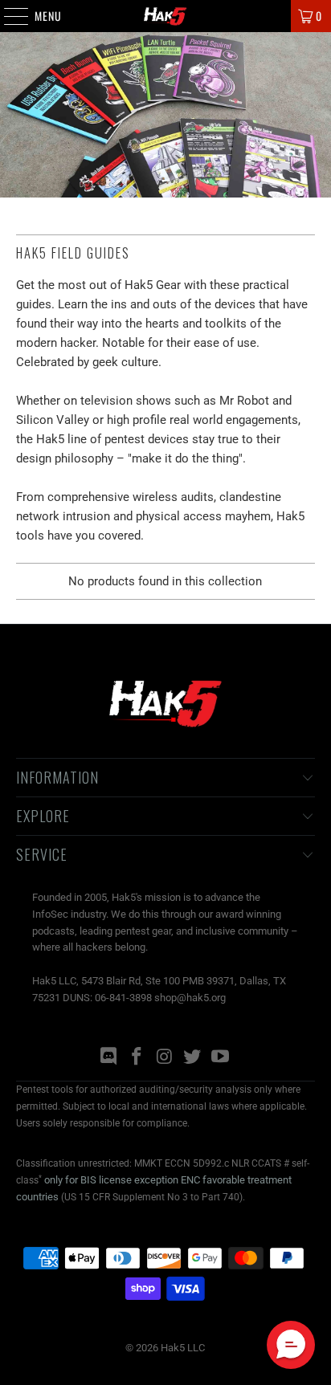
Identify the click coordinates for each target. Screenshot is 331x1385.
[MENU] (7, 16)
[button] (291, 1345)
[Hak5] (165, 16)
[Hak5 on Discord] (109, 1058)
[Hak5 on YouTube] (221, 1058)
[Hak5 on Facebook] (137, 1058)
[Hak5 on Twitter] (193, 1058)
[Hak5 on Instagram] (165, 1058)
